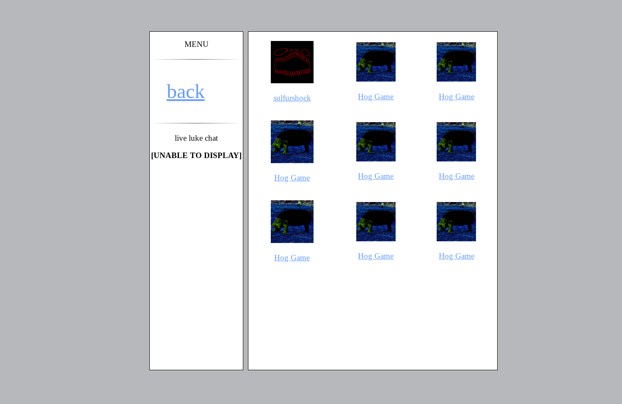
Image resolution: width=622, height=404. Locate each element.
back (186, 91)
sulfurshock (292, 97)
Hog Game (376, 96)
